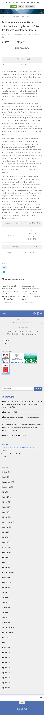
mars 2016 (7, 542)
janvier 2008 (7, 657)
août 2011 (6, 637)
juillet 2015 (6, 557)
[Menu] (41, 698)
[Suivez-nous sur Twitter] (41, 313)
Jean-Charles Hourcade (23, 223)
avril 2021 (6, 477)
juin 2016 (6, 537)
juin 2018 (6, 492)
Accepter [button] (13, 6)
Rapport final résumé (23, 59)
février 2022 (7, 472)
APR (3, 16)
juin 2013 (6, 597)
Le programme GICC (10, 412)
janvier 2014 (7, 587)
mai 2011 (6, 642)
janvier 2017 (7, 517)
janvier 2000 (7, 683)
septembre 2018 (8, 487)
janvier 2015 (7, 567)
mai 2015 (6, 562)
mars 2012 (7, 617)
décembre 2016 (8, 522)
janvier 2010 (7, 652)
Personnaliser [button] (30, 6)
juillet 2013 (6, 592)
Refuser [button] (21, 6)
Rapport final (23, 64)
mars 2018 (7, 497)
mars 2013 (7, 602)
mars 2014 (7, 582)
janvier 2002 (7, 673)
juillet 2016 (6, 532)
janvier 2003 (7, 668)
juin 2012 (6, 612)
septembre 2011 (8, 632)
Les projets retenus (21, 16)
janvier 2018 (7, 502)
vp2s (5, 34)
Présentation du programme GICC (14, 435)
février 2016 (7, 547)
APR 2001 (9, 16)
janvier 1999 (7, 688)
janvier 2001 (7, 678)
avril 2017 (6, 507)
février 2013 (7, 607)
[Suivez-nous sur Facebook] (34, 313)
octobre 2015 (7, 552)
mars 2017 (7, 512)
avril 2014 (6, 577)
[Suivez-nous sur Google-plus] (38, 313)
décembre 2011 (8, 627)
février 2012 (7, 622)
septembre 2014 (8, 572)
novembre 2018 (8, 482)
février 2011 (7, 647)
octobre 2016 (7, 527)
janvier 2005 (7, 663)
